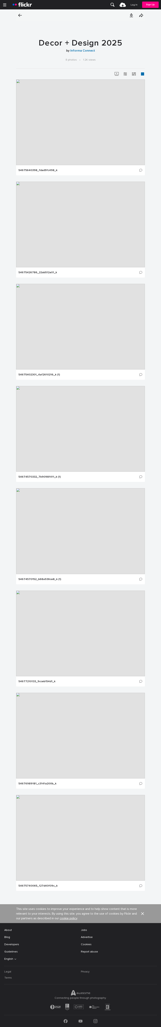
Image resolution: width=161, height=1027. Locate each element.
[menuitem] (112, 5)
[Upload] (123, 5)
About (8, 930)
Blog (7, 937)
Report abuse (89, 951)
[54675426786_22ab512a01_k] (80, 224)
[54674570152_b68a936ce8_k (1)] (80, 531)
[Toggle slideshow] (116, 74)
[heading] (22, 4)
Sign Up (150, 4)
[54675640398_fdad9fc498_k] (80, 122)
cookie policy (68, 918)
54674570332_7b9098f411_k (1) (39, 476)
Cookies (86, 944)
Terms (8, 977)
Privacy (85, 971)
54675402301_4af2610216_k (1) (39, 374)
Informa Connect (82, 51)
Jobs (84, 930)
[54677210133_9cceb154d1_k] (80, 633)
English (8, 959)
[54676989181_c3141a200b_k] (80, 735)
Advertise (87, 937)
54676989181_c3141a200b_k (37, 783)
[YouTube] (80, 1021)
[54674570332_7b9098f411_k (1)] (80, 429)
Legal (7, 971)
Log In (134, 4)
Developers (11, 944)
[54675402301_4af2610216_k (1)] (80, 327)
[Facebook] (65, 1021)
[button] (131, 15)
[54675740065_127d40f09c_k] (80, 838)
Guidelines (11, 951)
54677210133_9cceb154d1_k (36, 681)
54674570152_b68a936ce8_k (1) (39, 579)
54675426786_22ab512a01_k (37, 272)
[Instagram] (95, 1021)
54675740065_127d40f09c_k (38, 885)
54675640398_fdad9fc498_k (37, 170)
